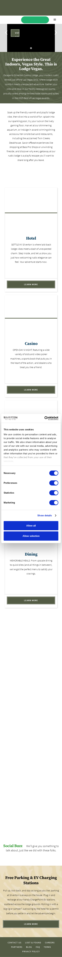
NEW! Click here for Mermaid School (8, 798)
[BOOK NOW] (35, 19)
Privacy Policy (31, 951)
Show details (44, 515)
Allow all (31, 525)
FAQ (38, 947)
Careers (50, 942)
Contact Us (14, 942)
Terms (47, 947)
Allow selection (31, 536)
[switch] (53, 482)
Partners (16, 947)
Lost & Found (33, 942)
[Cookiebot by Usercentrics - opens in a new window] (44, 418)
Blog (29, 947)
